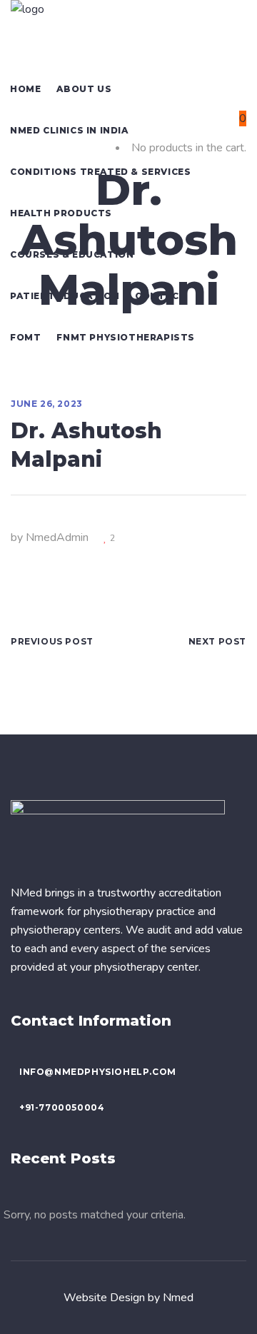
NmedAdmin (57, 537)
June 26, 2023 (47, 403)
